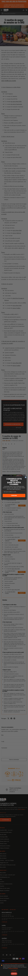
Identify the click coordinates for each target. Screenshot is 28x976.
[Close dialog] (25, 477)
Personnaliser (14, 970)
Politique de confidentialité (13, 968)
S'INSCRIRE (14, 495)
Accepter (14, 973)
